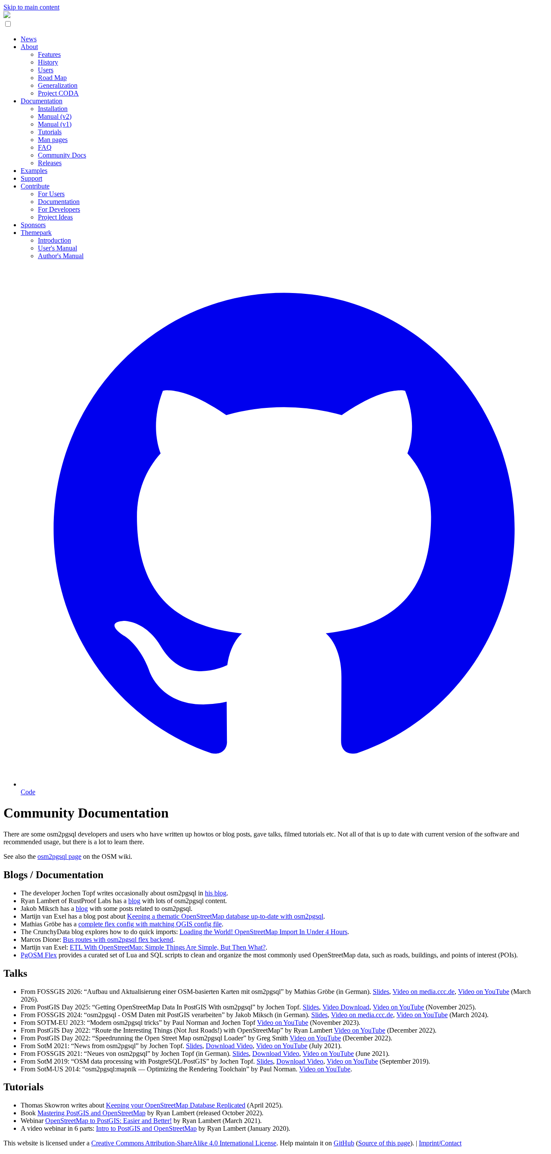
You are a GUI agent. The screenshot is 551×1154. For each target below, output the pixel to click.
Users (45, 70)
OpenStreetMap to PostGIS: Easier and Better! (108, 1120)
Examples (34, 170)
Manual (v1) (54, 124)
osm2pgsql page (59, 856)
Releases (50, 163)
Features (49, 54)
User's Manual (57, 248)
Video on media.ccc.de (424, 991)
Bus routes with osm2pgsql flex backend (118, 939)
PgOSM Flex (39, 955)
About (29, 46)
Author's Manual (61, 255)
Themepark (36, 232)
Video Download (345, 1007)
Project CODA (58, 93)
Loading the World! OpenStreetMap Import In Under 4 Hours (263, 931)
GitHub (344, 1143)
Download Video (229, 1045)
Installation (53, 108)
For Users (51, 193)
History (48, 62)
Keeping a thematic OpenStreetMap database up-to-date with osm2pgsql (225, 916)
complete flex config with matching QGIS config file (150, 924)
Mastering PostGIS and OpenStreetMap (91, 1113)
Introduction (54, 240)
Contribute (35, 186)
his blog (215, 893)
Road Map (52, 77)
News (29, 39)
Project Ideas (55, 217)
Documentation (41, 101)
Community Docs (62, 155)
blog (134, 900)
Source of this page (384, 1143)
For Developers (59, 209)
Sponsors (33, 224)
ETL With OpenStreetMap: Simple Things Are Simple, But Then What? (168, 947)
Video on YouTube (483, 991)
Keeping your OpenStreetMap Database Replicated (175, 1105)
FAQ (45, 147)
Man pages (53, 139)
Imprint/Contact (440, 1143)
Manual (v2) (54, 116)
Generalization (57, 85)
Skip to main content (31, 7)
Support (31, 178)
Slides (381, 991)
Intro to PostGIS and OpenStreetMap (146, 1128)
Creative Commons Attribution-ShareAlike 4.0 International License (183, 1143)
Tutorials (50, 132)
